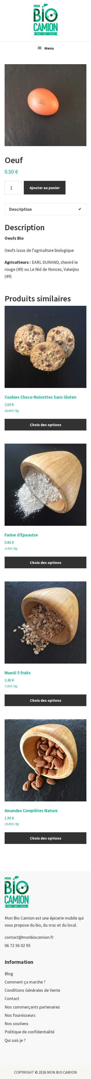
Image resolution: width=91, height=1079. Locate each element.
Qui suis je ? (15, 1040)
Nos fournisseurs (20, 1015)
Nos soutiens (16, 1023)
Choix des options (45, 424)
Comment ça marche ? (25, 982)
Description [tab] (20, 209)
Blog (9, 973)
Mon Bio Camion (45, 19)
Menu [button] (49, 48)
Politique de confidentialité (29, 1032)
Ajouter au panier (45, 187)
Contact (12, 998)
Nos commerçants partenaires (32, 1007)
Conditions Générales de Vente (32, 990)
